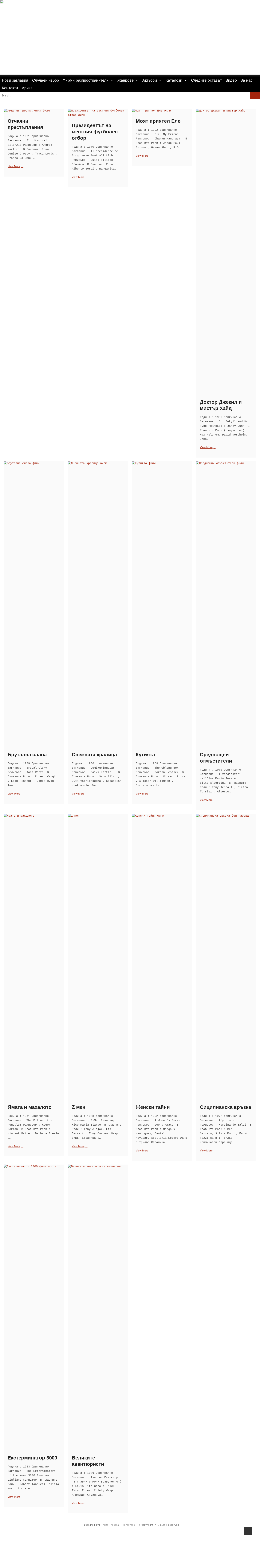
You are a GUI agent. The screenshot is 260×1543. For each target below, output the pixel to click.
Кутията (145, 754)
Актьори (149, 80)
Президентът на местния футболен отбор (95, 132)
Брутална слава (27, 754)
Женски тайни (153, 1107)
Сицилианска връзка (225, 1107)
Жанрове (125, 80)
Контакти (10, 88)
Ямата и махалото (30, 1107)
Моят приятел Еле (158, 121)
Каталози (174, 80)
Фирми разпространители (85, 80)
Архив (27, 88)
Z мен (78, 1107)
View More (15, 166)
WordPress (129, 1525)
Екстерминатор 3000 (32, 1458)
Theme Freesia (110, 1525)
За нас (246, 80)
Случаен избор (45, 80)
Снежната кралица (94, 754)
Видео (231, 80)
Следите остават (206, 80)
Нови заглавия (15, 80)
